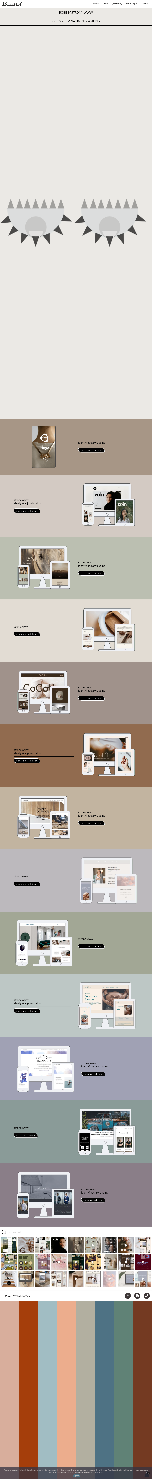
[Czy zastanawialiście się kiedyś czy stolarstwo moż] (9, 1279)
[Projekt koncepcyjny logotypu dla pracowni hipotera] (76, 1245)
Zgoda (76, 1476)
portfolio (96, 4)
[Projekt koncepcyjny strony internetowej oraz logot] (93, 1245)
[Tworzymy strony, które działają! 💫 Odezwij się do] (143, 1262)
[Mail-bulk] (137, 1296)
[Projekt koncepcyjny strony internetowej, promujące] (93, 1262)
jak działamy (117, 4)
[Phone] (147, 1296)
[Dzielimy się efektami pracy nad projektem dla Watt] (9, 1245)
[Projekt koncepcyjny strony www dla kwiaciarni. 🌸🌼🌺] (42, 1262)
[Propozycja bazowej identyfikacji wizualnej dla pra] (109, 1262)
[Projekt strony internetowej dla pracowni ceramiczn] (126, 1262)
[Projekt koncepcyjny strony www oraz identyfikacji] (42, 1245)
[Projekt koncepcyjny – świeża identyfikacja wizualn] (26, 1262)
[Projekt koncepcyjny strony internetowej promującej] (76, 1262)
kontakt (145, 4)
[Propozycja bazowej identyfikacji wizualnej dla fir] (126, 1245)
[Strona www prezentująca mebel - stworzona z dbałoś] (59, 1279)
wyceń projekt (131, 4)
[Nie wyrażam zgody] (148, 1473)
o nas (106, 4)
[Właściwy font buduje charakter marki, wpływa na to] (59, 1262)
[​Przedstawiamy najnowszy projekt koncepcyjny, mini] (143, 1245)
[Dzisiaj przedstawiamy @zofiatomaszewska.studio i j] (109, 1279)
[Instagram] (128, 1296)
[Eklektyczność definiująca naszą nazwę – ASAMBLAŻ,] (76, 1279)
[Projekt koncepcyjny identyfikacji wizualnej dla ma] (26, 1245)
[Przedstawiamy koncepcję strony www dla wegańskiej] (9, 1262)
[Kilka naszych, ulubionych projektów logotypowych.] (109, 1245)
